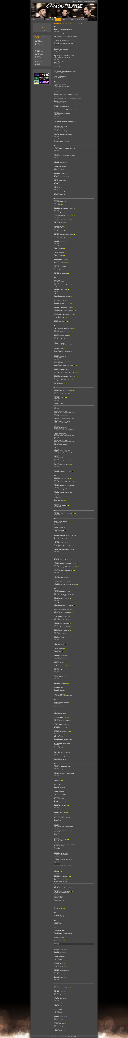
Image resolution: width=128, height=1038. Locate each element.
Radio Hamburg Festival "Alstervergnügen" (63, 825)
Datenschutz (91, 1)
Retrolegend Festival (66, 402)
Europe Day (62, 743)
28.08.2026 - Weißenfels (39, 41)
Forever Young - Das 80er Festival (64, 55)
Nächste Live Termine (41, 27)
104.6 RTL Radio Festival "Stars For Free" (63, 816)
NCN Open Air (59, 90)
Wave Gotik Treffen (59, 735)
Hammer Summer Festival (60, 501)
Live (58, 19)
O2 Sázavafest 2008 (59, 530)
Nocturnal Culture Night (62, 352)
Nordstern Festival (59, 356)
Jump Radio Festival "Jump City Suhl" (62, 863)
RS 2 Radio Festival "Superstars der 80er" (63, 858)
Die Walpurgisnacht (60, 76)
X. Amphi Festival (62, 285)
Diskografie (49, 19)
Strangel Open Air (59, 226)
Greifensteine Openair (65, 844)
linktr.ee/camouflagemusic (78, 19)
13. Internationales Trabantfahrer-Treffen (63, 694)
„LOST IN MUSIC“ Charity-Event (61, 84)
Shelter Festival (62, 67)
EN (80, 1)
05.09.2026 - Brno (39, 47)
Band (41, 19)
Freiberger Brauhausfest (59, 526)
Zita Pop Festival (60, 521)
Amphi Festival (62, 113)
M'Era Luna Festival (61, 839)
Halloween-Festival (60, 339)
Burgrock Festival (59, 896)
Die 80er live (63, 44)
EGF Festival (63, 830)
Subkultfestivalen (65, 121)
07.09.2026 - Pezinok (39, 51)
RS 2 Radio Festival (58, 835)
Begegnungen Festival (59, 872)
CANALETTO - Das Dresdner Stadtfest (63, 101)
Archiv (65, 19)
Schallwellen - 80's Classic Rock (65, 71)
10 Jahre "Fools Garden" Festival (62, 891)
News (34, 19)
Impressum (84, 1)
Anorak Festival (60, 505)
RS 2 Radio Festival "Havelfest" (61, 853)
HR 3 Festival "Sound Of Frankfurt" (62, 849)
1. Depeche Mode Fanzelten (60, 880)
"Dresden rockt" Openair (59, 748)
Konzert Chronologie (40, 30)
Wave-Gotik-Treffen (60, 126)
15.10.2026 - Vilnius (39, 54)
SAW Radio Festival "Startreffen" (61, 821)
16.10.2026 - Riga (38, 57)
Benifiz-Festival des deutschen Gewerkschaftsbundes (66, 915)
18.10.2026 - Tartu (38, 64)
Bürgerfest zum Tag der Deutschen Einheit (63, 343)
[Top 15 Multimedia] (42, 78)
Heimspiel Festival (61, 496)
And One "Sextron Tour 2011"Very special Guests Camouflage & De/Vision (64, 410)
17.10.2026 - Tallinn (39, 60)
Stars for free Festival (59, 280)
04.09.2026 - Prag (39, 44)
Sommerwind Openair (62, 361)
